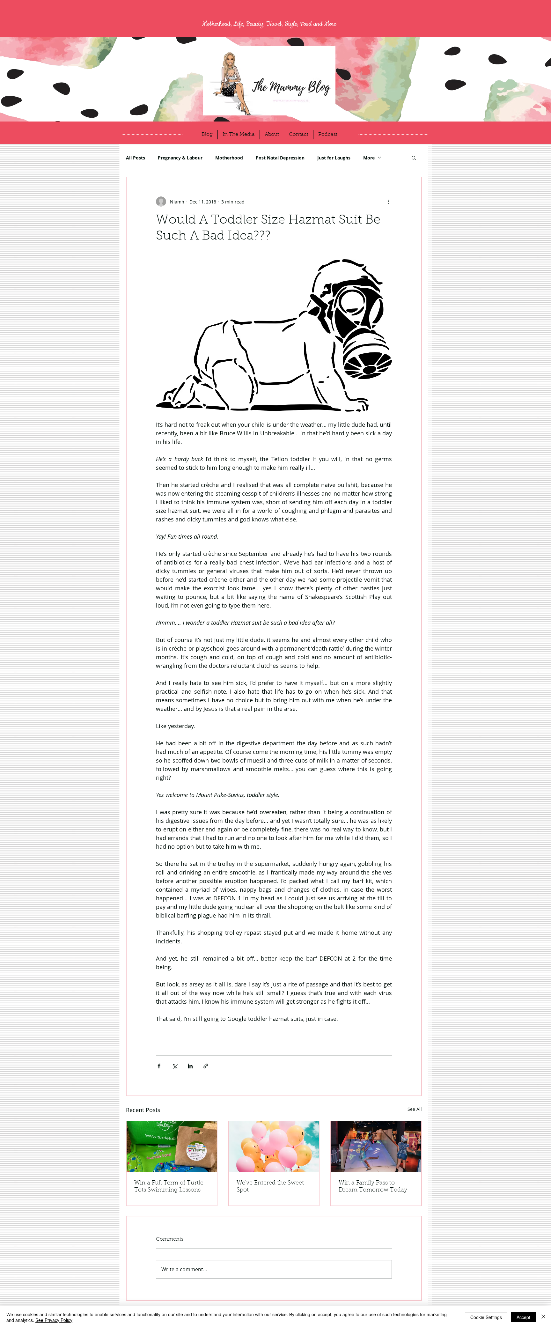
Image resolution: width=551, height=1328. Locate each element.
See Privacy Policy (53, 1320)
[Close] (543, 1317)
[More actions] (388, 201)
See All (415, 1109)
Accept (523, 1317)
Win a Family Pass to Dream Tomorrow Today (373, 1186)
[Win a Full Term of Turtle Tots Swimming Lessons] (172, 1146)
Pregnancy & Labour (180, 157)
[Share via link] (206, 1066)
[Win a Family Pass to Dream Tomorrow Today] (376, 1146)
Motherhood (229, 157)
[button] (414, 157)
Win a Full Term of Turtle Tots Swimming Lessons (168, 1186)
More (369, 157)
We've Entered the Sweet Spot (270, 1186)
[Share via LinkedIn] (190, 1066)
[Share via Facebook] (159, 1066)
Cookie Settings (486, 1317)
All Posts (135, 157)
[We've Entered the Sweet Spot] (274, 1146)
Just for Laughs (333, 157)
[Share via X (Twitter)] (175, 1066)
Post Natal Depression (280, 157)
